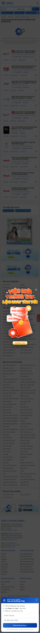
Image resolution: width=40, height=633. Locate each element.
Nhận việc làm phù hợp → (20, 625)
